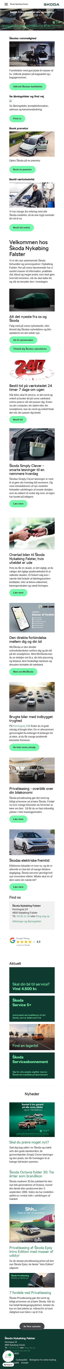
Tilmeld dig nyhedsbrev (30, 349)
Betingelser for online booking (43, 1360)
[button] (8, 1358)
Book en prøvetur (22, 169)
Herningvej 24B (21, 726)
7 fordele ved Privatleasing (30, 1293)
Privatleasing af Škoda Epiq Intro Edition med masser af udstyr (31, 1252)
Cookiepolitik (21, 1360)
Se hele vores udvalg (24, 747)
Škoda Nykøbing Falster (19, 4)
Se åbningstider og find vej (26, 96)
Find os (17, 118)
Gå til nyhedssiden (23, 340)
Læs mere (18, 503)
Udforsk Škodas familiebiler (27, 86)
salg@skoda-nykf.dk (21, 1351)
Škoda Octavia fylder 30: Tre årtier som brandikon (31, 1174)
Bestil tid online (21, 227)
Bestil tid (18, 419)
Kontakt (24, 1363)
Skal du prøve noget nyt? (29, 1142)
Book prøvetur (18, 128)
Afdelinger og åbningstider (26, 921)
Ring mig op (42, 916)
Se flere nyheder (32, 1326)
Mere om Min (23, 671)
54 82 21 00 (23, 916)
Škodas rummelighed (22, 38)
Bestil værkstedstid (21, 179)
